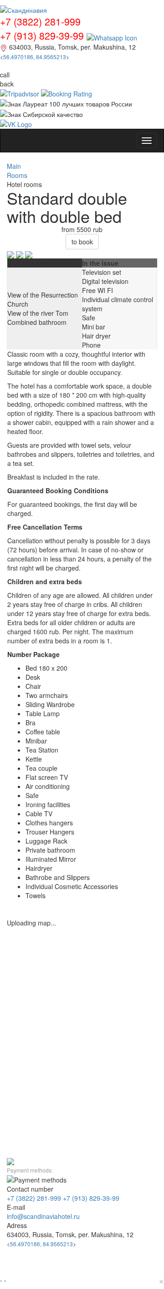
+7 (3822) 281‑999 (34, 1198)
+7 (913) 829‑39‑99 (91, 1198)
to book (82, 241)
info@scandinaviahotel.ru (43, 1216)
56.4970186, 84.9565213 (34, 57)
